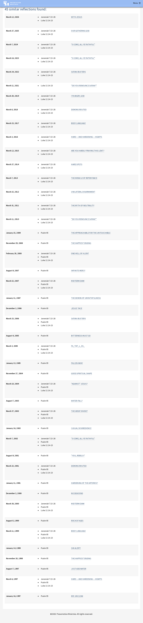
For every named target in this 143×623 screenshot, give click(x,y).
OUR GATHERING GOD (80, 31)
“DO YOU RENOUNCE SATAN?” (84, 85)
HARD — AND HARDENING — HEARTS (86, 137)
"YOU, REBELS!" (78, 455)
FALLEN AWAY (77, 363)
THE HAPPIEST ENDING (81, 243)
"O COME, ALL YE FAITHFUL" (83, 438)
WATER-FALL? (77, 401)
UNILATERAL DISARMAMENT (83, 192)
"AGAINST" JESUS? (79, 384)
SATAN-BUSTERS (78, 72)
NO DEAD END (77, 493)
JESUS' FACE (76, 308)
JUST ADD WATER (78, 569)
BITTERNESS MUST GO (80, 335)
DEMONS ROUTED (78, 109)
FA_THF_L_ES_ (78, 346)
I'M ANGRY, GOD (77, 96)
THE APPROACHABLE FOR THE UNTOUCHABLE (90, 233)
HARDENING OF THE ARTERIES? (84, 483)
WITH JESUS (76, 17)
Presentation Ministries (15, 3)
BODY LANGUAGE (78, 123)
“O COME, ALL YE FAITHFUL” (83, 44)
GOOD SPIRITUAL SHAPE (81, 373)
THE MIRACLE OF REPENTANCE (84, 178)
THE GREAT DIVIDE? (79, 411)
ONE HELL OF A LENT (80, 253)
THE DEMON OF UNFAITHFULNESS (86, 298)
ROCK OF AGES (77, 520)
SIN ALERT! (76, 548)
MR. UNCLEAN (77, 596)
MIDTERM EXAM (77, 281)
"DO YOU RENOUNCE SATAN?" (84, 219)
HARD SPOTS (76, 164)
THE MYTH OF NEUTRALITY (82, 205)
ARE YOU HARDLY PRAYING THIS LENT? (87, 150)
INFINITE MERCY (78, 270)
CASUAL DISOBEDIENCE (81, 428)
